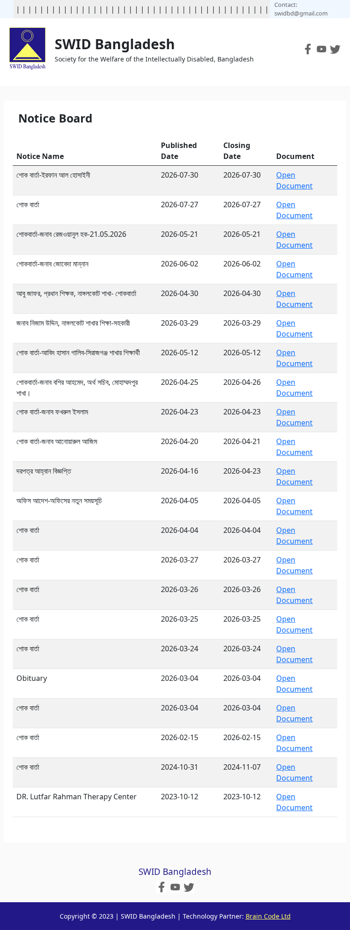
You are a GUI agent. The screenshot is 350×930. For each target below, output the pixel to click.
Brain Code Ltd (268, 916)
